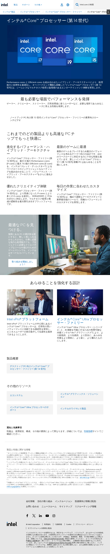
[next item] (108, 12)
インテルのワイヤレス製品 (73, 408)
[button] (55, 170)
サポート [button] (26, 4)
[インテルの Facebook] (27, 516)
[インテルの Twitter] (34, 516)
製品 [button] (16, 4)
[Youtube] (47, 516)
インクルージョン (63, 501)
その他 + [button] (38, 4)
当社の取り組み (44, 501)
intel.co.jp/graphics (14, 486)
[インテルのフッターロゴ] (12, 523)
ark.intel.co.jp (84, 477)
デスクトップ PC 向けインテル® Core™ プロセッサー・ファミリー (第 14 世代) (29, 367)
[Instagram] (54, 516)
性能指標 (88, 431)
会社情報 (30, 501)
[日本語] (68, 4)
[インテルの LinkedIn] (40, 516)
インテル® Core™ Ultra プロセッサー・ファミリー (80, 321)
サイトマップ (65, 506)
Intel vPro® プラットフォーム (28, 319)
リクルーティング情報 (85, 506)
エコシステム (16, 395)
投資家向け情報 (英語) (85, 501)
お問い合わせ (32, 506)
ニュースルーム (49, 506)
